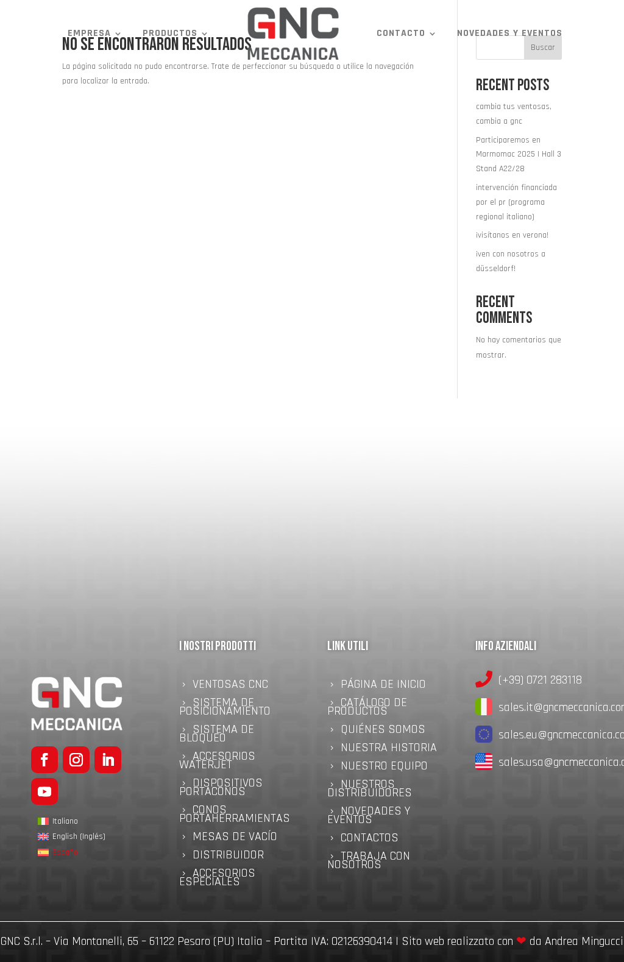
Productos (170, 33)
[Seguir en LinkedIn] (107, 759)
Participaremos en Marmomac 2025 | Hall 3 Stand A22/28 (518, 155)
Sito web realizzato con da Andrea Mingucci (512, 941)
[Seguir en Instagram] (76, 759)
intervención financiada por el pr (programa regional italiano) (516, 202)
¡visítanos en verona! (512, 235)
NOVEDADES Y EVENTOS (509, 33)
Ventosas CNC (230, 686)
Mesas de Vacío (235, 838)
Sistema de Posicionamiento (225, 708)
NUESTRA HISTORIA (389, 749)
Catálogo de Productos (367, 708)
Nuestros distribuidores (369, 790)
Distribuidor (228, 857)
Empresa (89, 33)
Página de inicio (383, 686)
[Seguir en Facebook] (44, 759)
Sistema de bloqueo (216, 735)
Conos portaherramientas (234, 815)
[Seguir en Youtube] (44, 791)
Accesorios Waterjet (217, 762)
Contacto (401, 33)
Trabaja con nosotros (368, 862)
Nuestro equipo (384, 768)
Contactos (370, 839)
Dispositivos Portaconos (221, 789)
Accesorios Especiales (217, 879)
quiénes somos (383, 731)
